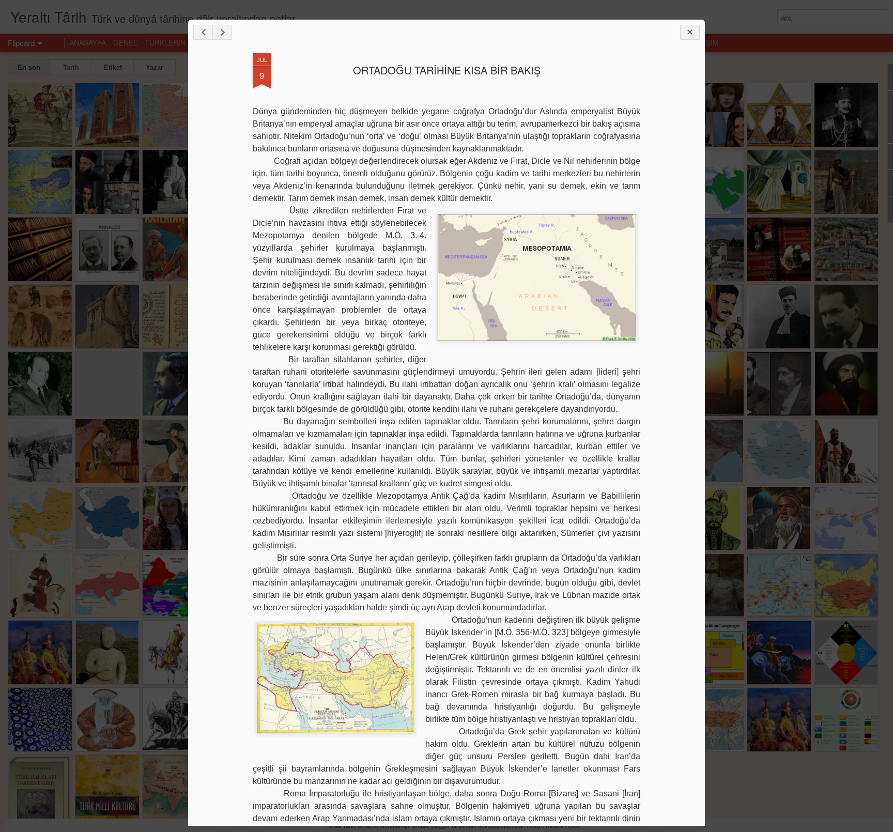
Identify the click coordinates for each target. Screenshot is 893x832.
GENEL (125, 42)
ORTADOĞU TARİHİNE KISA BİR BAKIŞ (447, 70)
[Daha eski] (222, 32)
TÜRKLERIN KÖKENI (179, 42)
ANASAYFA (87, 42)
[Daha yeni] (203, 32)
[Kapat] (690, 32)
